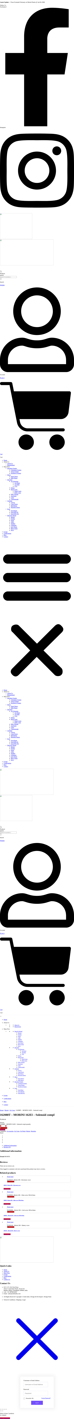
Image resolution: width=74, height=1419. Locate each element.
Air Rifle (16, 484)
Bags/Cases (14, 489)
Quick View (7, 1189)
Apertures (13, 496)
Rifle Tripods (14, 494)
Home (5, 460)
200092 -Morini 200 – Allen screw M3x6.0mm (14, 1200)
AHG (12, 522)
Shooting (9, 480)
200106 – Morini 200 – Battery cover (12, 1230)
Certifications (7, 533)
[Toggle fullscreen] (2, 1409)
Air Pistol (17, 483)
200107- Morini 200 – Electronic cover (12, 1185)
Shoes (9, 475)
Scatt (8, 509)
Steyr (12, 530)
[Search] (0, 279)
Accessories (10, 1131)
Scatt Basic (14, 510)
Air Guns (12, 1110)
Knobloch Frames (16, 473)
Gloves (13, 502)
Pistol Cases (17, 491)
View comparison (5, 1418)
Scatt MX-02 (14, 512)
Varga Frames (15, 471)
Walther (13, 523)
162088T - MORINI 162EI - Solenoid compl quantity (15, 1124)
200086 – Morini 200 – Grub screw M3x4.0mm (14, 1215)
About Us (10, 463)
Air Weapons (14, 481)
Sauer (12, 520)
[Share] (4, 1409)
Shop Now (7, 1029)
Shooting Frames (12, 468)
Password (26, 1389)
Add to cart (3, 1128)
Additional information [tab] (10, 1145)
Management (11, 465)
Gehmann (13, 525)
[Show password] (44, 1393)
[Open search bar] (1, 272)
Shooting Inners (15, 507)
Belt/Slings (14, 506)
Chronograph (14, 499)
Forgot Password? (46, 1398)
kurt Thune (14, 527)
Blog (5, 535)
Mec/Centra (14, 528)
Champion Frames (16, 470)
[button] (37, 613)
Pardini (13, 519)
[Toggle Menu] (0, 1016)
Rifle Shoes (14, 478)
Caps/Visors (14, 504)
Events (5, 532)
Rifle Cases (17, 493)
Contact (6, 536)
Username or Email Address (31, 1380)
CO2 (15, 486)
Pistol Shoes (14, 476)
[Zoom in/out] (0, 1409)
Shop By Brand (11, 515)
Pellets (13, 488)
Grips (12, 497)
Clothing (9, 501)
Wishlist (2, 285)
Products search (2, 274)
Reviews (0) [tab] (7, 1147)
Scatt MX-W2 (15, 514)
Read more (10, 1176)
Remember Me (29, 1398)
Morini (13, 517)
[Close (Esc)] (6, 1409)
